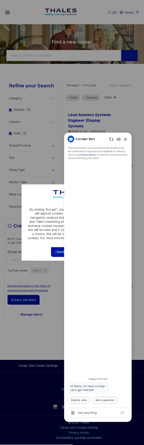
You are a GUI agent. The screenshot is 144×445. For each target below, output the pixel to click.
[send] (123, 412)
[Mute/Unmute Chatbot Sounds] (118, 139)
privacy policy (87, 154)
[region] (98, 276)
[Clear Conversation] (111, 139)
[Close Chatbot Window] (125, 139)
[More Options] (72, 413)
